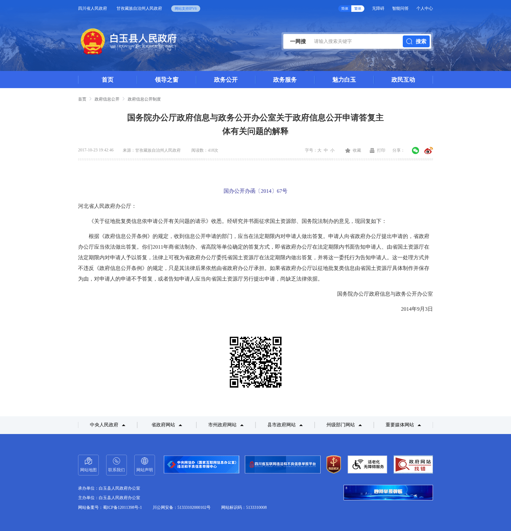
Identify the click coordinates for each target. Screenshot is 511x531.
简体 (344, 9)
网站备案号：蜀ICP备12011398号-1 (110, 507)
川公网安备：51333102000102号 (182, 507)
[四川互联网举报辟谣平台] (388, 493)
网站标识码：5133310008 (244, 507)
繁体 (357, 9)
